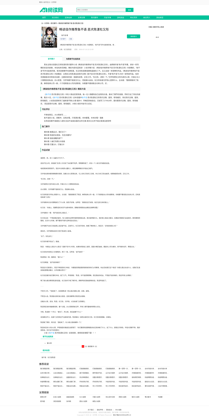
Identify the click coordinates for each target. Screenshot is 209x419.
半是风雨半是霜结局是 (139, 381)
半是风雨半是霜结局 (112, 381)
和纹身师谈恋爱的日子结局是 (142, 386)
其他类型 (159, 17)
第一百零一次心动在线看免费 (142, 368)
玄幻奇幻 (55, 17)
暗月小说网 (135, 397)
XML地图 (118, 410)
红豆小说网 (57, 397)
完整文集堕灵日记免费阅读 (102, 377)
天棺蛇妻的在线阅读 (165, 373)
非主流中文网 (110, 397)
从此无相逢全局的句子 (61, 373)
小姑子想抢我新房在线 (165, 386)
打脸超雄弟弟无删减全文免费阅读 (117, 368)
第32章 (49, 343)
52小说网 (82, 397)
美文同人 (146, 17)
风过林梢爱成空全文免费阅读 (89, 377)
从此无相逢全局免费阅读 (74, 373)
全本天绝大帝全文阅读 (152, 368)
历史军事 (107, 17)
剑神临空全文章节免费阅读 (49, 377)
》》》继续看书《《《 (91, 346)
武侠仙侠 (68, 17)
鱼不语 (48, 94)
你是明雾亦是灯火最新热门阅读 (168, 377)
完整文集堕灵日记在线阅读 (128, 377)
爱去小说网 (83, 401)
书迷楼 (160, 397)
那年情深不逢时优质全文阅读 (102, 373)
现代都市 (94, 17)
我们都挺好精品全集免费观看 (63, 368)
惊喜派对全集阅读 (72, 386)
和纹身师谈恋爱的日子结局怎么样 (130, 386)
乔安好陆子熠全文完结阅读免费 (103, 381)
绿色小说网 (96, 401)
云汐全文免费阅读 (125, 373)
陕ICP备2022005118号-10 (122, 415)
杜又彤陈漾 (51, 357)
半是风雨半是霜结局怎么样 (128, 381)
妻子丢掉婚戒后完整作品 (87, 373)
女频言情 (81, 17)
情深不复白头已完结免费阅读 (50, 386)
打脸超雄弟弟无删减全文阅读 (102, 368)
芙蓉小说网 (122, 397)
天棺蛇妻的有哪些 (138, 373)
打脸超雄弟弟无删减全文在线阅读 (90, 368)
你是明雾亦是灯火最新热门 (49, 381)
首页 (44, 17)
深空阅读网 (57, 401)
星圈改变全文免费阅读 (74, 377)
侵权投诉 (109, 410)
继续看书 (134, 36)
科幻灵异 (133, 17)
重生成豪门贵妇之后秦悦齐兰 (63, 381)
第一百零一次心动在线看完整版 (129, 368)
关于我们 (91, 410)
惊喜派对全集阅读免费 (87, 386)
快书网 (68, 401)
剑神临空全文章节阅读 (61, 377)
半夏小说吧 (96, 397)
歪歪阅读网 (70, 397)
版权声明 (100, 410)
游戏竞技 (120, 17)
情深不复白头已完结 (60, 386)
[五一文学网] (51, 10)
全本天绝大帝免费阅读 (48, 373)
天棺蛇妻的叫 (149, 373)
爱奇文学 (43, 397)
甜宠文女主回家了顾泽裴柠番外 (168, 381)
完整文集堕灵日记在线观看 (115, 377)
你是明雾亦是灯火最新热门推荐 (155, 377)
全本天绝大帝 (162, 368)
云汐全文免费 (110, 373)
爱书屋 (42, 401)
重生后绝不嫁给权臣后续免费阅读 (156, 386)
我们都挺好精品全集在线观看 (76, 368)
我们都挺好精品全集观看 (48, 368)
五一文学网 (45, 23)
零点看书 (148, 397)
